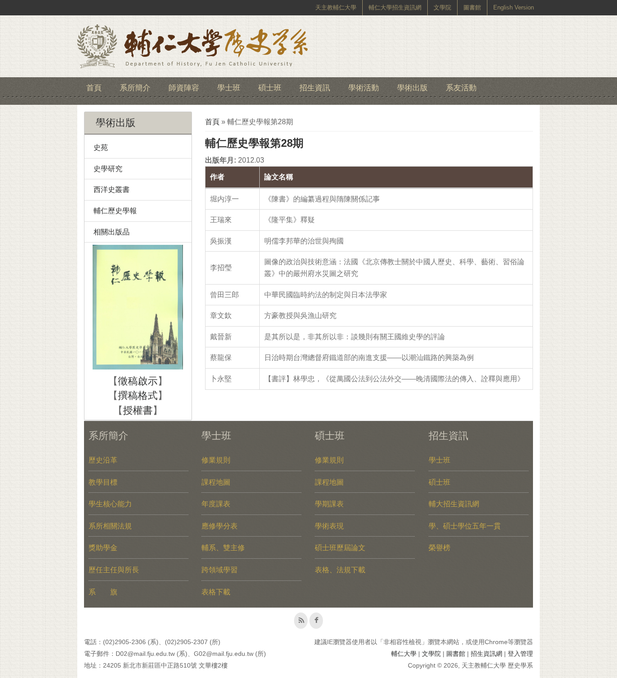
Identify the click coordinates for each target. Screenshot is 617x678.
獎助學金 (103, 548)
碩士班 (269, 88)
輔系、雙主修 (223, 548)
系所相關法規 (110, 526)
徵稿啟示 (138, 381)
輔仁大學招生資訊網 (395, 7)
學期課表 (329, 504)
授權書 (138, 410)
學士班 (228, 88)
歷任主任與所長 (114, 570)
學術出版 (412, 88)
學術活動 (363, 88)
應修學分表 (219, 526)
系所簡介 (135, 88)
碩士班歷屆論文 (340, 548)
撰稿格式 (138, 395)
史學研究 (107, 169)
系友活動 (461, 88)
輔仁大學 (403, 653)
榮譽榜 (439, 548)
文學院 (442, 7)
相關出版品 (111, 232)
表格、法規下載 (340, 570)
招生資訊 (314, 88)
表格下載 (215, 592)
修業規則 (215, 460)
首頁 (94, 88)
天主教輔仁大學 (335, 7)
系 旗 (103, 592)
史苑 (100, 147)
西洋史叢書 (111, 189)
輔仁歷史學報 (115, 211)
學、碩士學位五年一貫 (465, 526)
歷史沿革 (103, 460)
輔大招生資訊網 (454, 504)
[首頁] (192, 46)
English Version (513, 7)
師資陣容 (183, 88)
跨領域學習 (219, 570)
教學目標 (103, 482)
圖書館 (472, 7)
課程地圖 (215, 482)
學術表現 (329, 526)
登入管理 (520, 653)
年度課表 (215, 504)
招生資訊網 (486, 653)
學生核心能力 (110, 504)
